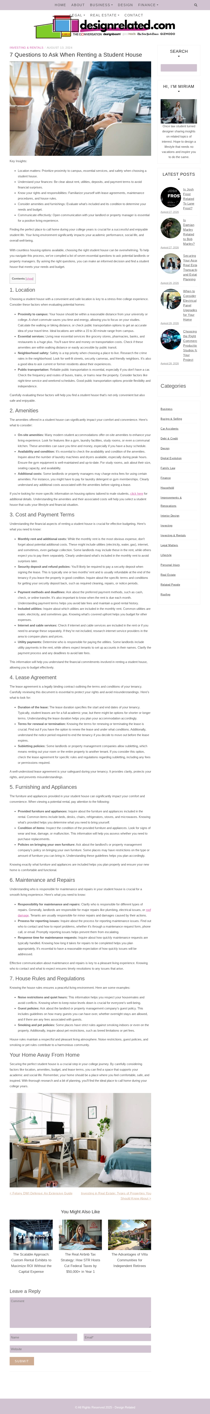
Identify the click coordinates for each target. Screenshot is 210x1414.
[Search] (195, 5)
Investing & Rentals (26, 47)
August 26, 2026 (170, 283)
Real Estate (103, 15)
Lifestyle (166, 555)
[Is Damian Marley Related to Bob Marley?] (171, 228)
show (29, 278)
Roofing (165, 594)
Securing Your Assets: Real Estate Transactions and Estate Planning (192, 267)
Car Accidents (170, 428)
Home (60, 5)
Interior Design (170, 515)
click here (136, 493)
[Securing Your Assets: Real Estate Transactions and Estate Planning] (171, 263)
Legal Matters (169, 545)
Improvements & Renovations (171, 501)
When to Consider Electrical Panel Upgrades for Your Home (190, 305)
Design (125, 5)
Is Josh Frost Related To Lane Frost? (188, 199)
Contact (133, 15)
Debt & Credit (169, 438)
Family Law (168, 468)
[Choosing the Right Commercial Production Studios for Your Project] (171, 339)
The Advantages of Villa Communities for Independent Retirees (130, 1260)
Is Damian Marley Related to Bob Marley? (189, 231)
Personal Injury (170, 565)
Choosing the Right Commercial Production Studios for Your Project (192, 345)
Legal (76, 15)
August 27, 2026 (170, 212)
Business (100, 5)
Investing (166, 525)
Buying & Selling (171, 418)
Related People (170, 584)
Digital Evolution (171, 458)
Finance (147, 5)
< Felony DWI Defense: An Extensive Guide (41, 1193)
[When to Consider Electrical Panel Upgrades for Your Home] (171, 299)
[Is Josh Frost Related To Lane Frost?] (171, 197)
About (78, 5)
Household (167, 487)
